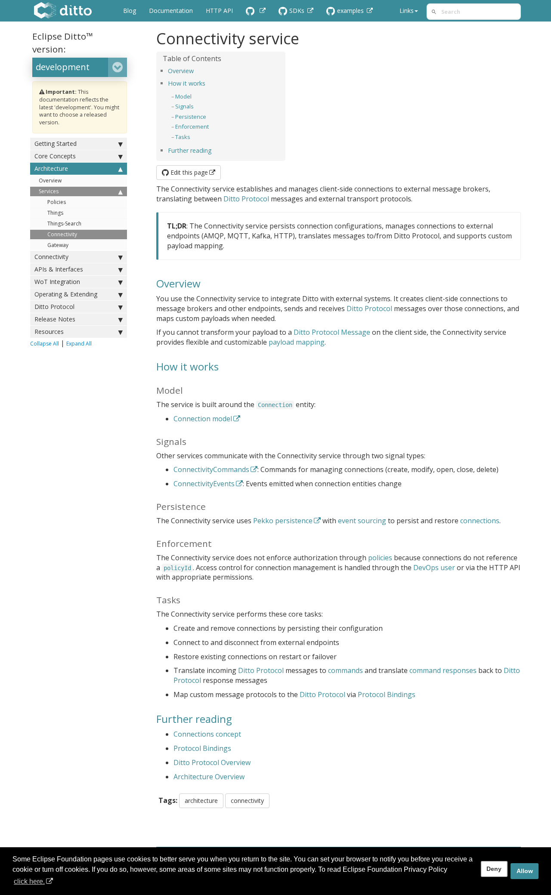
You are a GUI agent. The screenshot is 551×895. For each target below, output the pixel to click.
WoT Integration (57, 282)
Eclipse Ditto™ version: (62, 42)
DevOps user (434, 567)
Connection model (202, 418)
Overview (50, 180)
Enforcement (192, 126)
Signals (184, 106)
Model (183, 96)
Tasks (182, 137)
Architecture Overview (209, 776)
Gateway (57, 245)
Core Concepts (55, 156)
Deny (493, 868)
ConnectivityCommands (211, 469)
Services (49, 191)
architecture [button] (201, 800)
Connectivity (62, 234)
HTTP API (219, 10)
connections (479, 520)
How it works (186, 83)
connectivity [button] (247, 800)
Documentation (171, 10)
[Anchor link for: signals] (196, 106)
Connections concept (207, 734)
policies (380, 557)
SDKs (297, 10)
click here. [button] (29, 881)
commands (345, 670)
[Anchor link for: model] (194, 96)
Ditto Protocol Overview (212, 762)
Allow (525, 870)
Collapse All (44, 343)
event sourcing (362, 520)
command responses (443, 670)
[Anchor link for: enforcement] (211, 126)
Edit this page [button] (188, 172)
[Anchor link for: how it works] (208, 83)
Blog (129, 10)
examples (351, 10)
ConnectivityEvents (204, 483)
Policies (56, 202)
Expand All (79, 343)
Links (406, 10)
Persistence (190, 116)
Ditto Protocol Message (332, 332)
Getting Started (55, 143)
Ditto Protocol (54, 306)
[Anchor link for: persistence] (209, 116)
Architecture (51, 168)
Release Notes (54, 319)
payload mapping (297, 342)
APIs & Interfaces (58, 269)
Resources (49, 331)
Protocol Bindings (386, 694)
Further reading (190, 150)
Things (55, 212)
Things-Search (64, 223)
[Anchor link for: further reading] (215, 150)
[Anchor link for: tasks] (193, 136)
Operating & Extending (65, 294)
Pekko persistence (283, 520)
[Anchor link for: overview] (197, 70)
